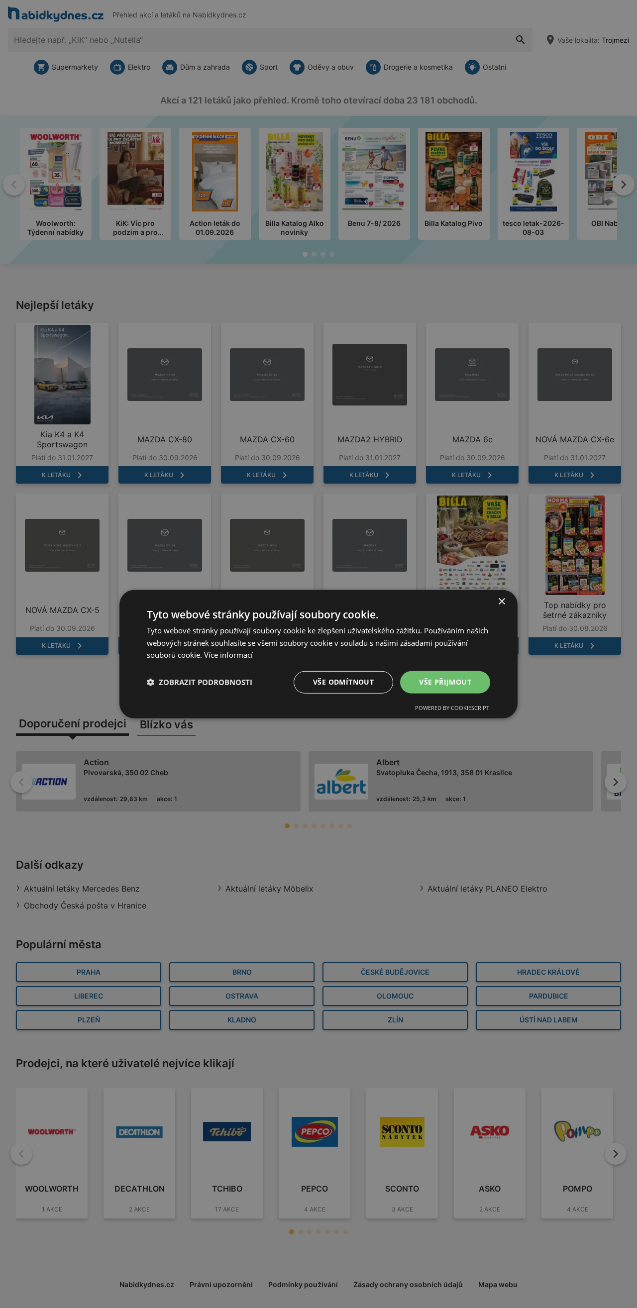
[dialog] (318, 654)
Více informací (228, 655)
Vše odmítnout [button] (343, 682)
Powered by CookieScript (452, 707)
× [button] (501, 601)
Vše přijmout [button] (445, 682)
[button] (199, 682)
